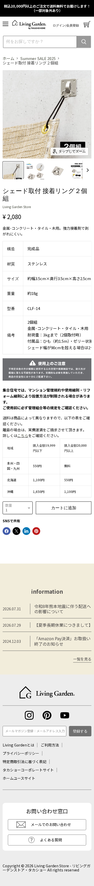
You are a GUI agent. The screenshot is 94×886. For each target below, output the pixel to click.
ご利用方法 (50, 745)
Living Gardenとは (18, 745)
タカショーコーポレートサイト (28, 769)
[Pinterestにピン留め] (36, 531)
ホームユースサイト (19, 778)
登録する (80, 731)
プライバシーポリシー (21, 753)
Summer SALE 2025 (38, 58)
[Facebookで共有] (6, 531)
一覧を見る (82, 659)
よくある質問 (51, 839)
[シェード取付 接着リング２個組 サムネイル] (13, 170)
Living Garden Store (17, 206)
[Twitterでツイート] (16, 531)
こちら (22, 435)
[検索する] (84, 42)
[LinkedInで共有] (26, 531)
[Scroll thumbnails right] (87, 170)
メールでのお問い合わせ (51, 824)
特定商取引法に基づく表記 (24, 761)
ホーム (8, 58)
